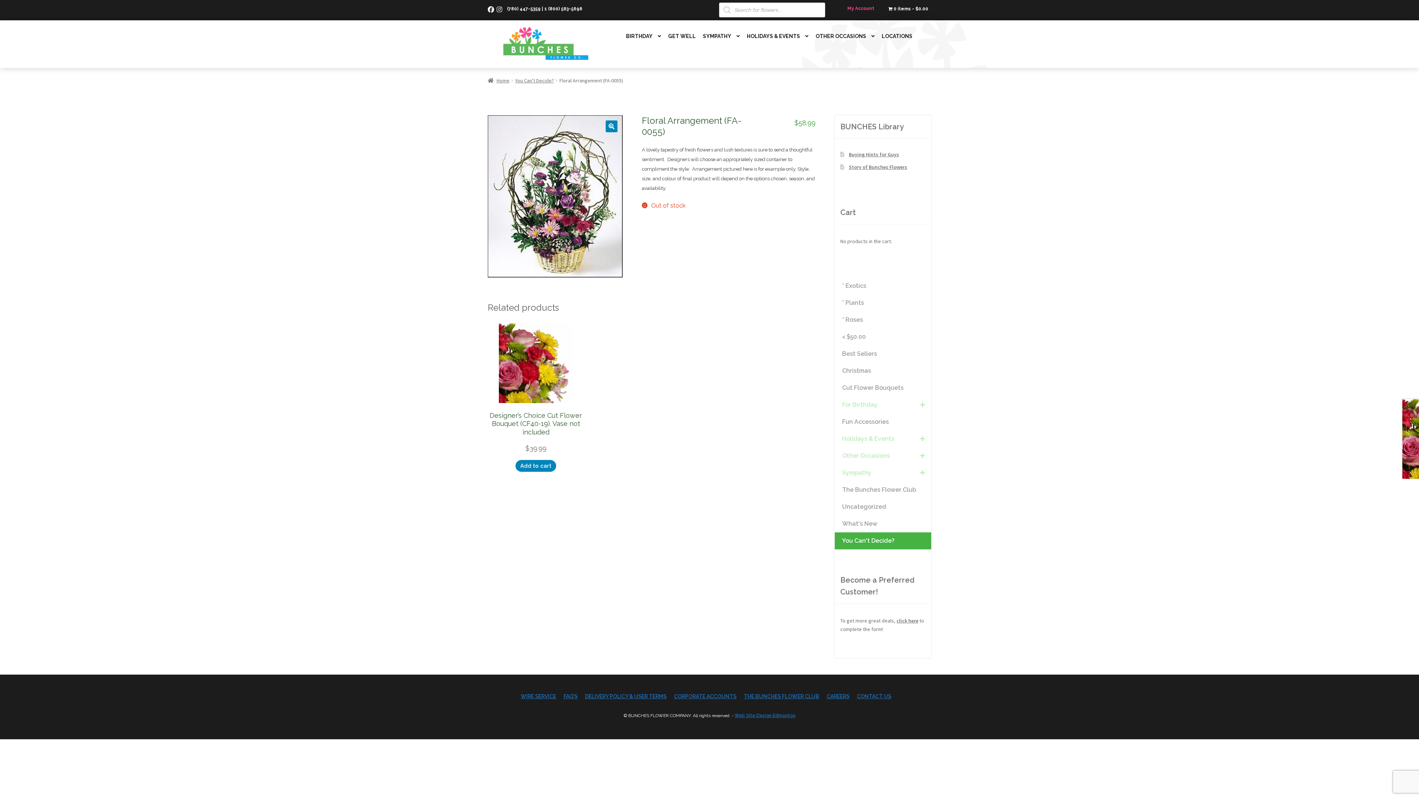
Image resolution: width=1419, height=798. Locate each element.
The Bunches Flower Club (781, 696)
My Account (860, 8)
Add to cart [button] (535, 466)
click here (907, 620)
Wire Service (538, 696)
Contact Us (874, 696)
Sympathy (717, 36)
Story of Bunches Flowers (878, 167)
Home (503, 80)
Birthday (639, 36)
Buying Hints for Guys (874, 154)
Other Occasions (841, 36)
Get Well (682, 36)
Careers (838, 696)
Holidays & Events (773, 36)
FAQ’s (571, 696)
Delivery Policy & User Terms (626, 696)
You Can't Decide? (534, 80)
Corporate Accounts (705, 696)
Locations (897, 36)
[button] (611, 126)
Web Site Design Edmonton (765, 715)
